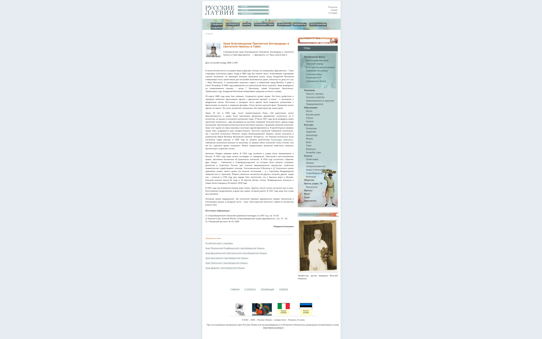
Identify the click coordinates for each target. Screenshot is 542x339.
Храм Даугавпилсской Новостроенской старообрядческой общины (236, 253)
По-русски (332, 7)
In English (333, 13)
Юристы (308, 190)
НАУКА (247, 24)
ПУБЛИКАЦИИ (267, 289)
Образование (310, 107)
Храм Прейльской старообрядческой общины (226, 263)
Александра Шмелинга (282, 140)
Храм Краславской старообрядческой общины (226, 258)
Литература (311, 128)
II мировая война (314, 74)
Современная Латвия (316, 81)
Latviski (334, 10)
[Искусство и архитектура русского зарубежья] (262, 315)
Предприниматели (314, 104)
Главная (209, 33)
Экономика (309, 90)
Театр (308, 145)
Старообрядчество (314, 173)
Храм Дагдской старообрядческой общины (225, 268)
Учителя (310, 121)
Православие (312, 159)
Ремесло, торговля (314, 94)
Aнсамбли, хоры (313, 152)
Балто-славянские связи (317, 60)
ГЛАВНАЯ (216, 24)
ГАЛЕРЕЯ (216, 27)
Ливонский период (314, 64)
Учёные (309, 118)
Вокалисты (311, 149)
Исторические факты (314, 57)
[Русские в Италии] (283, 315)
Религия (308, 156)
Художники (311, 131)
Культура (308, 125)
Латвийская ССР (313, 77)
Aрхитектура (311, 135)
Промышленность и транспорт (320, 100)
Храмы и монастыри (315, 170)
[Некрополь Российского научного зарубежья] (240, 315)
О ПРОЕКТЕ (232, 24)
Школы (309, 111)
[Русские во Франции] (294, 315)
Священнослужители (315, 166)
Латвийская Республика (317, 70)
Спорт (307, 197)
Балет (309, 142)
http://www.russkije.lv (273, 328)
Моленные (311, 176)
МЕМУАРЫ (300, 24)
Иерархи (310, 163)
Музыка (309, 138)
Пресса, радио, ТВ (313, 183)
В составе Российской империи (320, 67)
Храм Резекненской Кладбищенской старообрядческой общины (235, 248)
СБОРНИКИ (283, 24)
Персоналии (310, 201)
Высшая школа (313, 114)
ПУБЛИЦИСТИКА (264, 24)
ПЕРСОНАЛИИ (318, 24)
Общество (309, 180)
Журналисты (312, 187)
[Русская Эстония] (306, 315)
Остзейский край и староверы (219, 243)
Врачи (307, 194)
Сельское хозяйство (315, 97)
